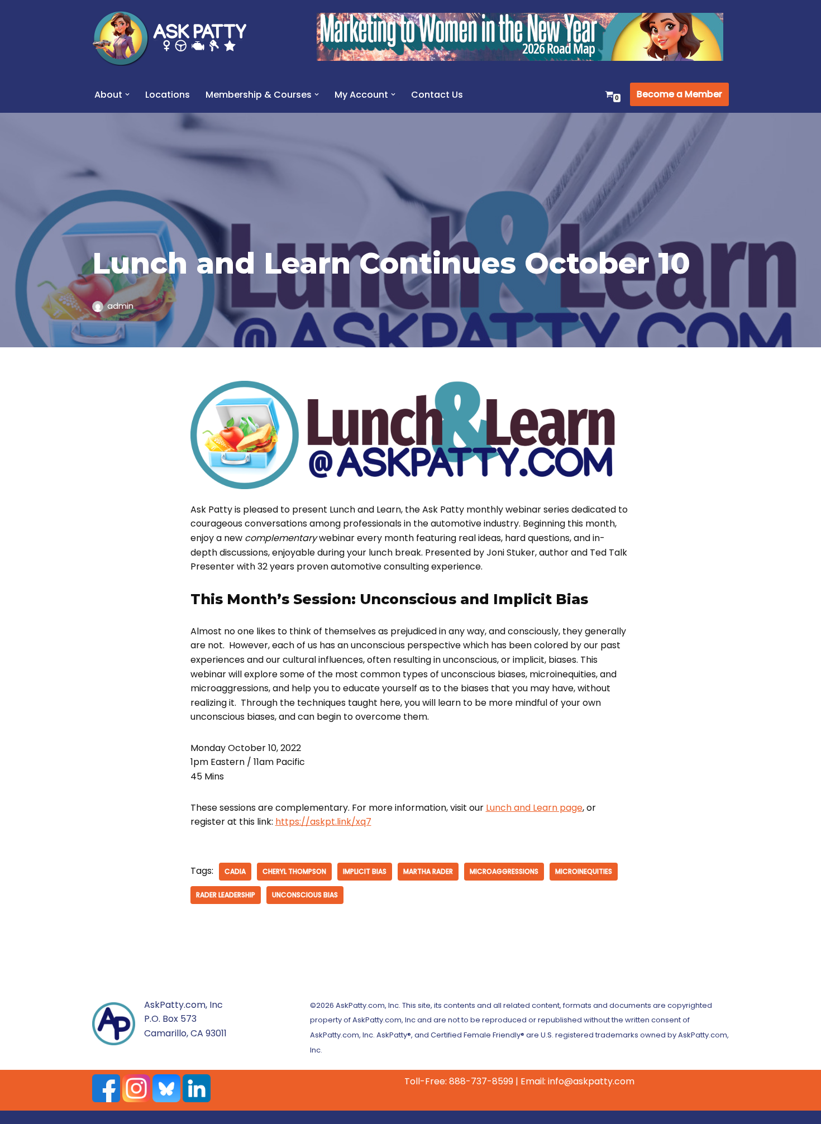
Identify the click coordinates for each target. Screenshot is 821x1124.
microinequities (583, 871)
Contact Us (437, 94)
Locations (167, 94)
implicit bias (364, 871)
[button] (127, 94)
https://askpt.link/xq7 (323, 821)
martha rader (428, 871)
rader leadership (225, 895)
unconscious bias (305, 895)
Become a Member (679, 94)
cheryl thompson (294, 871)
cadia (235, 871)
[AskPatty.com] (176, 38)
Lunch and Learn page (534, 807)
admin (120, 306)
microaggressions (504, 871)
